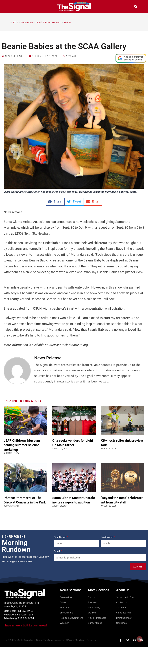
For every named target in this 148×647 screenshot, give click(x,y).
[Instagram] (134, 640)
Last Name (107, 537)
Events (67, 22)
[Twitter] (127, 640)
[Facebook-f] (120, 640)
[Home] (8, 22)
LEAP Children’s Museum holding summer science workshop (22, 445)
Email (57, 551)
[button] (12, 7)
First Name (60, 537)
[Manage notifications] (139, 639)
